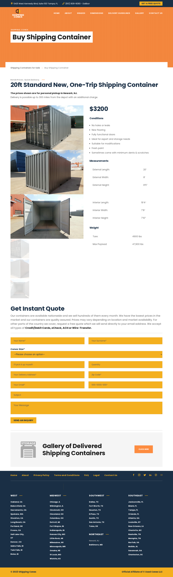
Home (14, 475)
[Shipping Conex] (18, 13)
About (25, 475)
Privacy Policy (41, 475)
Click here (144, 449)
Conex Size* (18, 349)
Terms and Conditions (67, 475)
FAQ (86, 475)
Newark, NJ (94, 540)
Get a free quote (150, 3)
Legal (96, 475)
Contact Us (110, 475)
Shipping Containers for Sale (25, 67)
